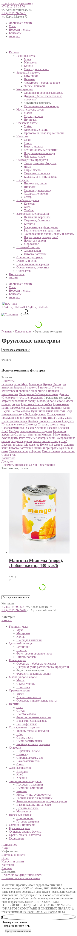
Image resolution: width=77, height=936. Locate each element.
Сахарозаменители (36, 193)
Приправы (30, 119)
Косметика (8, 458)
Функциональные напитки (41, 149)
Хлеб (27, 207)
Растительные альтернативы (42, 230)
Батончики (31, 75)
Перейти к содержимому (17, 3)
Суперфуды (23, 270)
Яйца (27, 166)
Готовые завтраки (35, 254)
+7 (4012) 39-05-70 (13, 6)
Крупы (28, 65)
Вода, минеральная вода (39, 153)
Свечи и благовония (42, 464)
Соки (27, 139)
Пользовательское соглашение (20, 878)
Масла (28, 112)
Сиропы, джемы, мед (37, 190)
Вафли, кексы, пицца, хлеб (41, 237)
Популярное (16, 274)
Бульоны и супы (26, 260)
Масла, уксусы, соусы (30, 109)
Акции (13, 277)
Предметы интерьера (14, 464)
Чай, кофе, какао (34, 156)
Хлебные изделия (27, 200)
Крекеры (29, 203)
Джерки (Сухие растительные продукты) (35, 396)
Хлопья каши (32, 250)
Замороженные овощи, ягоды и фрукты (49, 233)
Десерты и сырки (35, 240)
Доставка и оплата (21, 22)
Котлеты (29, 223)
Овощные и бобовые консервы (43, 92)
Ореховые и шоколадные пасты (44, 133)
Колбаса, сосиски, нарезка (40, 176)
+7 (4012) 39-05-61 (37, 307)
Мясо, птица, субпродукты (41, 227)
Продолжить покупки (18, 930)
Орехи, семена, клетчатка (32, 267)
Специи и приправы (29, 257)
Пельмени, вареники (37, 217)
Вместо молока (33, 146)
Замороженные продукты (32, 213)
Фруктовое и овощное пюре (42, 82)
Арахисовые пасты (36, 129)
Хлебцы (29, 210)
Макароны (30, 62)
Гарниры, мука (26, 55)
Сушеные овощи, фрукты (32, 264)
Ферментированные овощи (41, 106)
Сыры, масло (32, 170)
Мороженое (31, 243)
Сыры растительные (37, 173)
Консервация (24, 89)
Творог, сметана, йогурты (40, 163)
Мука (27, 59)
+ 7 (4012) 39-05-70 (13, 610)
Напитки (22, 136)
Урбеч (28, 126)
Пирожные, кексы (35, 183)
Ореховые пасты (27, 123)
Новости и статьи (20, 29)
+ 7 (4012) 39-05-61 (13, 13)
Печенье (29, 79)
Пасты (39, 404)
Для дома (7, 461)
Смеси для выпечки (36, 69)
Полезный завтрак (28, 247)
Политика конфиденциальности (21, 874)
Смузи (28, 143)
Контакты (15, 33)
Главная (6, 331)
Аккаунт (14, 36)
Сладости (22, 180)
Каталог (14, 52)
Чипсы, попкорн (34, 86)
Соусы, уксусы (33, 116)
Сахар (28, 196)
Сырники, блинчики (37, 220)
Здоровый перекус (28, 72)
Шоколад (30, 186)
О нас (12, 26)
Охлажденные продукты (32, 159)
